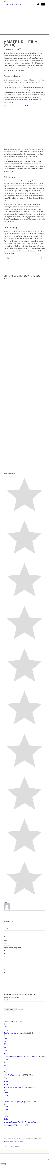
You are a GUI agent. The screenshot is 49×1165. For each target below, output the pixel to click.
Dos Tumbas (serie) (11, 1033)
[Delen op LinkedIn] (6, 960)
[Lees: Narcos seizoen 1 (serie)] (6, 1099)
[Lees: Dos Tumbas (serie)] (6, 1030)
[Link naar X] (43, 1143)
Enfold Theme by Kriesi (16, 1141)
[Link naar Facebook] (40, 1143)
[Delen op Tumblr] (6, 963)
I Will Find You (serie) (11, 1075)
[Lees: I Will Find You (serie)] (6, 1072)
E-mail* (6, 1000)
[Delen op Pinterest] (6, 957)
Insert (3, 1164)
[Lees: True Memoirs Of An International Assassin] (6, 1053)
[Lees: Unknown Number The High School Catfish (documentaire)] (6, 1119)
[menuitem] (37, 4)
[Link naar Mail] (37, 1143)
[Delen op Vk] (6, 966)
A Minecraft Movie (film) (12, 1087)
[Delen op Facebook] (6, 950)
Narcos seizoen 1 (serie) (13, 1102)
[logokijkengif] (20, 4)
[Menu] (42, 4)
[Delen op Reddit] (6, 969)
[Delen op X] (6, 953)
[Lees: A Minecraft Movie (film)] (6, 1084)
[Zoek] (37, 4)
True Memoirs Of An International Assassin (19, 1056)
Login (5, 902)
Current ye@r (8, 923)
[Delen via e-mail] (6, 972)
